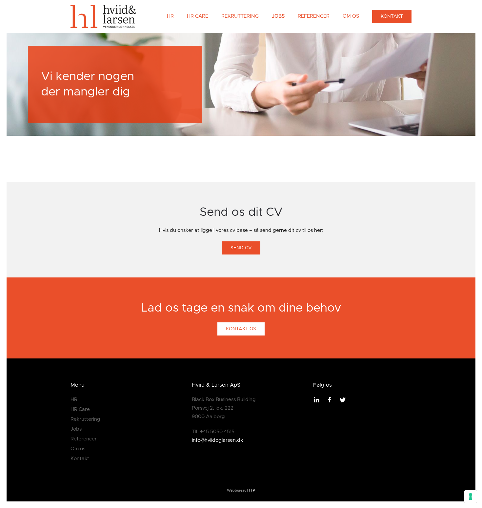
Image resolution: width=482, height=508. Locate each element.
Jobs (278, 16)
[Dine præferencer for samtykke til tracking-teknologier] (470, 496)
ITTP (251, 490)
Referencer (314, 16)
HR (170, 16)
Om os (351, 16)
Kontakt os (241, 329)
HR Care (197, 16)
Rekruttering (240, 16)
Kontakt (392, 16)
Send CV (241, 248)
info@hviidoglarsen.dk (217, 440)
